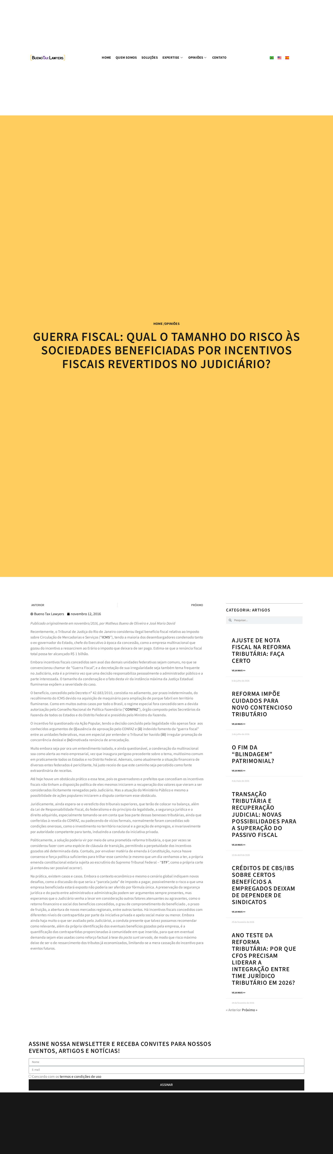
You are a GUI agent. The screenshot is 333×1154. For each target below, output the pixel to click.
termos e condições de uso (80, 1076)
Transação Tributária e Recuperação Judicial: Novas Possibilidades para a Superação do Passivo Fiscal (264, 814)
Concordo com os (66, 1076)
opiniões (172, 323)
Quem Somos (126, 57)
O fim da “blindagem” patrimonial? (253, 754)
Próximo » (249, 1010)
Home (106, 57)
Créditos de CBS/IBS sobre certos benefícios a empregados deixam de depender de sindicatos (263, 885)
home (158, 323)
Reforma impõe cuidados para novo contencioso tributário (262, 704)
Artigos (261, 610)
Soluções (149, 57)
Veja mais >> (238, 670)
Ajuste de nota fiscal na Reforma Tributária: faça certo (261, 650)
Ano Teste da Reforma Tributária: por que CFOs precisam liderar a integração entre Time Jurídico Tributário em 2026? (264, 959)
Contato (219, 57)
